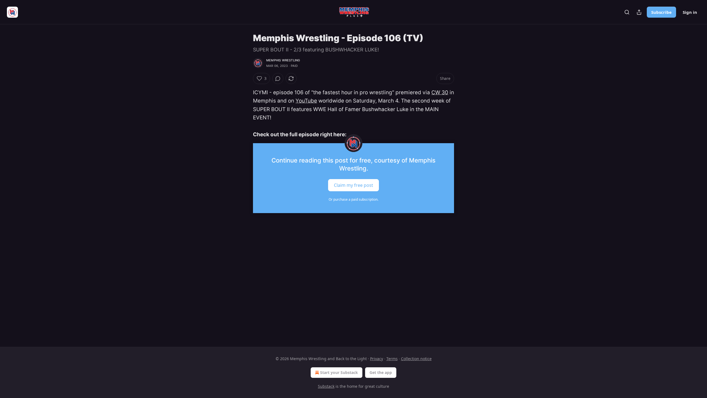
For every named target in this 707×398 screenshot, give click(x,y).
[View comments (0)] (277, 78)
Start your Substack (339, 372)
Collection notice (416, 358)
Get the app (381, 372)
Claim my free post (353, 185)
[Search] (626, 12)
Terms (392, 358)
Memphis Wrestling (283, 60)
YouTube (306, 101)
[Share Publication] (639, 12)
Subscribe (661, 12)
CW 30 (439, 92)
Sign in (690, 12)
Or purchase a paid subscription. (353, 199)
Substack (326, 386)
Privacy (376, 358)
